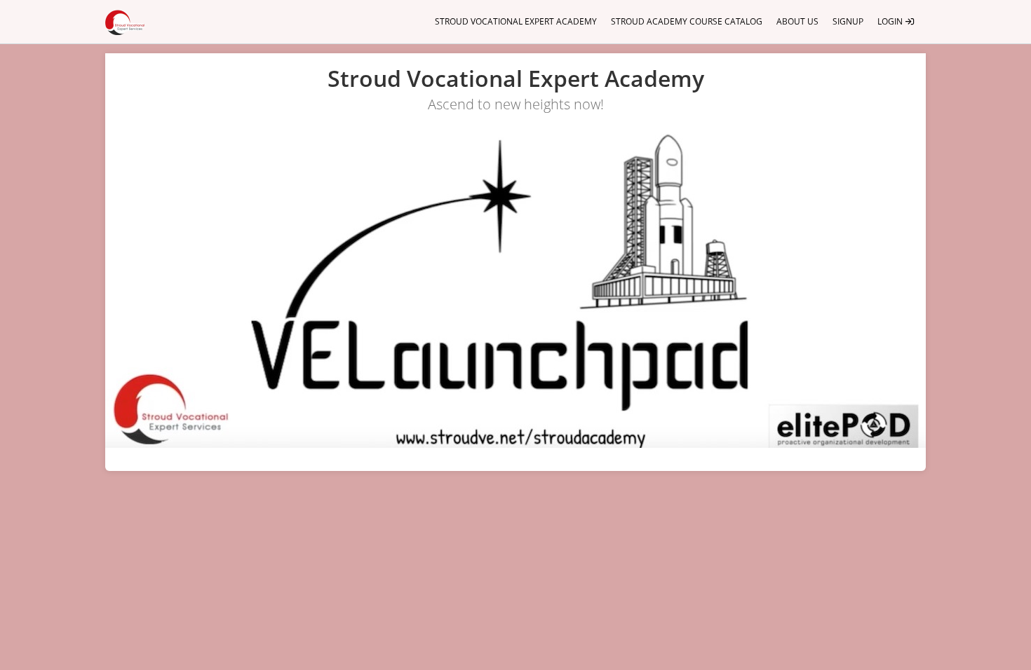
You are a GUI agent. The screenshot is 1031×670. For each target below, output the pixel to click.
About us (797, 21)
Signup (848, 21)
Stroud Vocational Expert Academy (516, 21)
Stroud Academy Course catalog (686, 21)
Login (891, 21)
